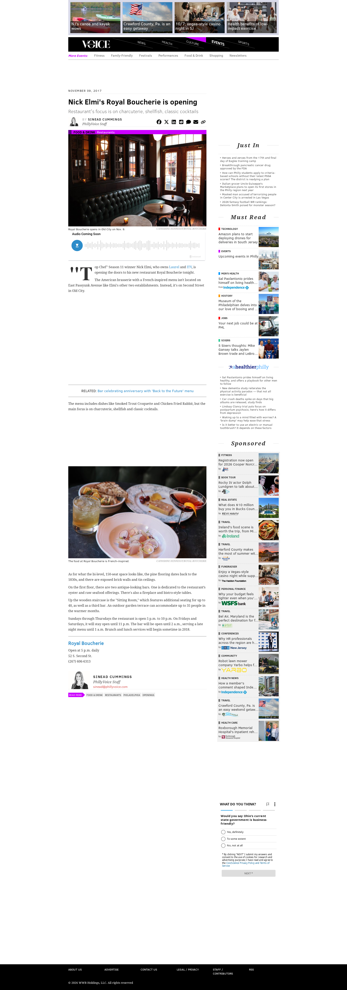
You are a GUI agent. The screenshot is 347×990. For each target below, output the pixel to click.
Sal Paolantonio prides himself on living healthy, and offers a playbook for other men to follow (248, 380)
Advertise (111, 969)
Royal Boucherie (86, 643)
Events (218, 43)
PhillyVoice (96, 44)
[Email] (196, 123)
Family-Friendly (122, 55)
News (142, 43)
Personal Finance (233, 589)
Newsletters (238, 55)
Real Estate (229, 499)
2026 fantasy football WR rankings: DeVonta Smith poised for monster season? (247, 203)
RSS (251, 969)
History (227, 296)
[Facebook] (159, 123)
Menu (74, 44)
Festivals (145, 55)
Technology (229, 229)
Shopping (216, 55)
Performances (168, 55)
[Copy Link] (203, 123)
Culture (192, 42)
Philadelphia (131, 694)
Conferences (230, 633)
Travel (225, 522)
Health (167, 42)
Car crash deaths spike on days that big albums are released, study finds (246, 400)
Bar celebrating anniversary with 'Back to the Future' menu (146, 390)
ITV (189, 267)
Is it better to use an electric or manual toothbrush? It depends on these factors (246, 426)
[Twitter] (166, 123)
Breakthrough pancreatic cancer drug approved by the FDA (245, 166)
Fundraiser (229, 566)
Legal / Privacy (188, 969)
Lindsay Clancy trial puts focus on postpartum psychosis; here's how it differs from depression (248, 409)
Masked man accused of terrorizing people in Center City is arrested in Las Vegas (248, 195)
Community (229, 656)
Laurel (174, 267)
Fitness (99, 55)
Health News (230, 678)
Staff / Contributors (223, 971)
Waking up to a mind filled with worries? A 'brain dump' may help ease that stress (248, 418)
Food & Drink (194, 55)
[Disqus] (137, 806)
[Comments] (188, 123)
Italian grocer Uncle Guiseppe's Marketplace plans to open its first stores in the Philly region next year (248, 187)
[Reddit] (181, 123)
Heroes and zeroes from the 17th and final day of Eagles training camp (248, 159)
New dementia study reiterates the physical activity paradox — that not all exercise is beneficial (245, 391)
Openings (148, 694)
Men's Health (230, 273)
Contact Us (149, 969)
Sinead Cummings (105, 119)
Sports (243, 42)
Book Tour (228, 477)
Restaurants (106, 132)
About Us (75, 969)
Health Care (229, 722)
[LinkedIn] (174, 123)
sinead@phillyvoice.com (110, 686)
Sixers (225, 340)
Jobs (224, 318)
